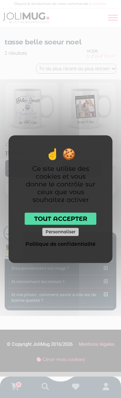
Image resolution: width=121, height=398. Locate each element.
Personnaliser (61, 231)
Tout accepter (60, 218)
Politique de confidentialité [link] (60, 244)
